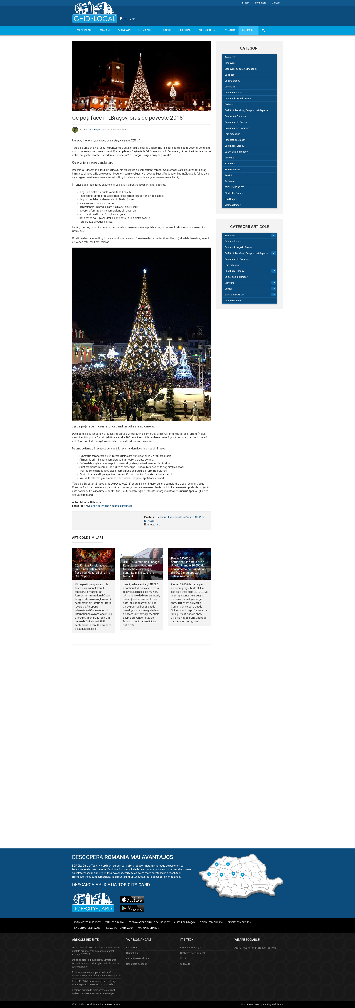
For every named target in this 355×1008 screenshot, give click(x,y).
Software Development (192, 953)
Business (229, 74)
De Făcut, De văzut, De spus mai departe (246, 110)
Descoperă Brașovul (235, 116)
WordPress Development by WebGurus (262, 1004)
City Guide (230, 86)
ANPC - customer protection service (255, 947)
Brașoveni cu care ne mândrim (241, 68)
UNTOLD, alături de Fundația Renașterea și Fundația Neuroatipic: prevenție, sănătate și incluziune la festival (141, 569)
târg (157, 524)
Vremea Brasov (233, 205)
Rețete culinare (232, 169)
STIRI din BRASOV (234, 187)
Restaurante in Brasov (119, 927)
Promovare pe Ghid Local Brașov (149, 922)
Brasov (245, 2)
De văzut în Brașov (239, 922)
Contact (276, 2)
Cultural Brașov (184, 922)
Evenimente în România (237, 128)
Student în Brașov (234, 193)
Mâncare (229, 157)
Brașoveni (230, 63)
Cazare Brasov (232, 80)
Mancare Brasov (148, 927)
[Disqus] (141, 698)
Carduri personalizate (137, 958)
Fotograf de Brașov (235, 139)
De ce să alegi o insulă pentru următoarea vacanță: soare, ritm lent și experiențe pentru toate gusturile (95, 963)
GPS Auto (185, 964)
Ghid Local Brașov (91, 129)
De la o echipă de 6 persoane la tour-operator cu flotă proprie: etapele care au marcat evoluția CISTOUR (96, 951)
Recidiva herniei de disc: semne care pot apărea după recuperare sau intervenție (93, 992)
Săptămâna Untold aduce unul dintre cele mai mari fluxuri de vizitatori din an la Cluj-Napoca (92, 571)
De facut (162, 517)
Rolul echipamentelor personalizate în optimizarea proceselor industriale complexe (96, 974)
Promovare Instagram (191, 947)
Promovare (260, 2)
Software (229, 181)
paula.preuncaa (123, 505)
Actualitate (230, 57)
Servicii (228, 175)
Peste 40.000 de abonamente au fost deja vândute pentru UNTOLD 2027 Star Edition (94, 983)
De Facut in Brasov (211, 922)
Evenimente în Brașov (181, 517)
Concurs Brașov (233, 92)
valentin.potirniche (98, 505)
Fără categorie (232, 134)
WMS (183, 958)
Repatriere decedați (136, 964)
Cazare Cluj (132, 947)
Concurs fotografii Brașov (238, 98)
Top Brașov (231, 199)
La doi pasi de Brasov (236, 151)
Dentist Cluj (132, 953)
